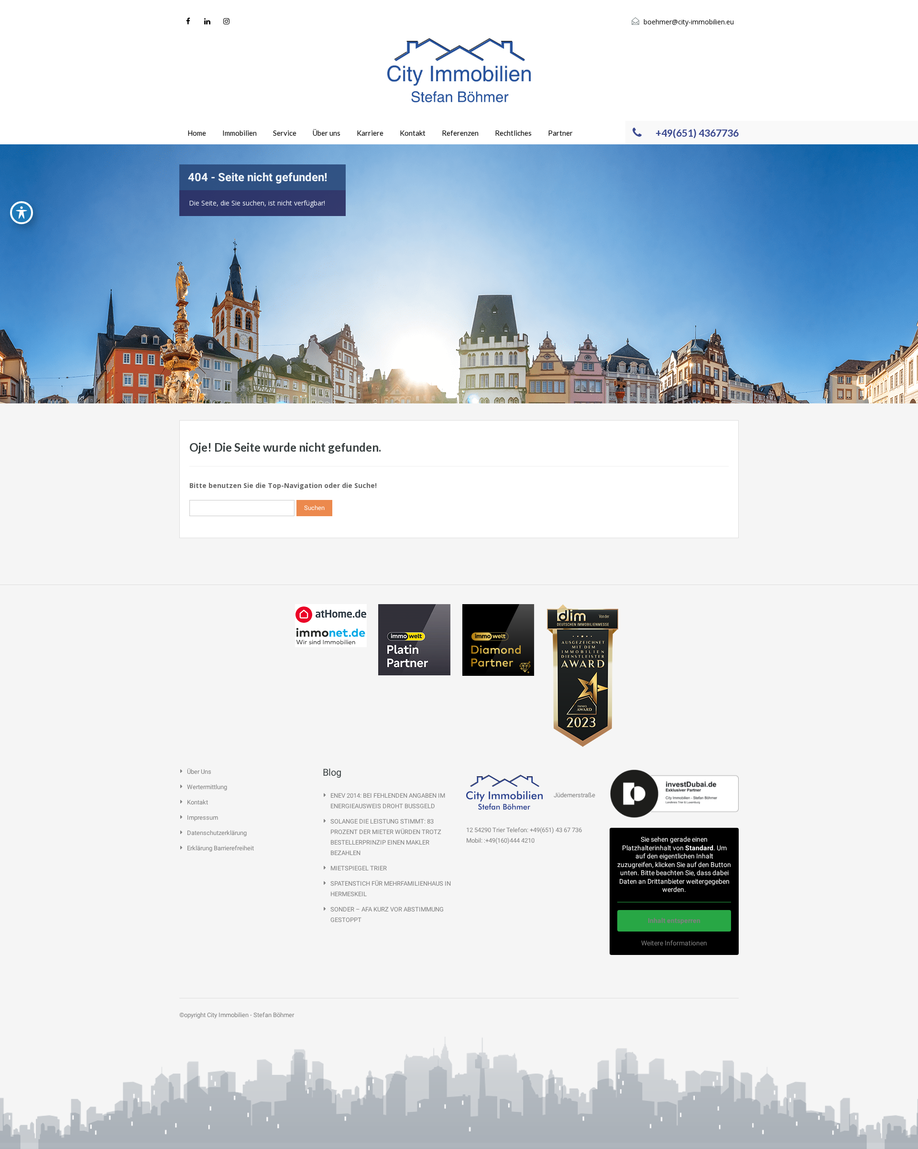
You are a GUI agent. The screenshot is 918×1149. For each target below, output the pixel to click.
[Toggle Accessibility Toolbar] (21, 212)
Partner (560, 133)
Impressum (202, 817)
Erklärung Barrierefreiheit (220, 848)
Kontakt (413, 133)
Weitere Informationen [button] (674, 943)
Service (284, 133)
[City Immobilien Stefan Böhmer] (459, 70)
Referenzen (460, 133)
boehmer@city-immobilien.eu (689, 21)
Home (196, 133)
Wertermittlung (207, 787)
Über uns (326, 133)
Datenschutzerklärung (217, 832)
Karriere (370, 133)
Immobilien (239, 133)
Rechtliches (513, 133)
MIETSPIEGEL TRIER (358, 868)
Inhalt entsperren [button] (674, 920)
